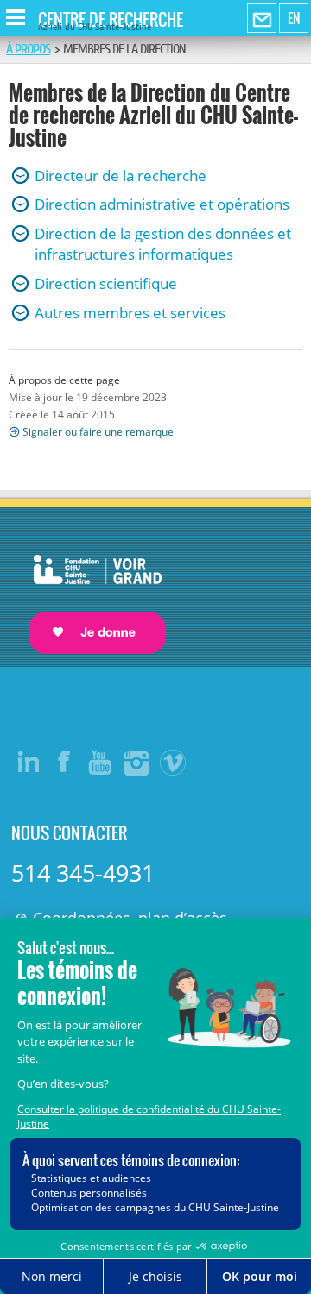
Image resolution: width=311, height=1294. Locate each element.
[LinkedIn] (28, 761)
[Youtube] (101, 761)
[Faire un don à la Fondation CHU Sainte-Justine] (88, 589)
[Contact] (262, 19)
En (294, 18)
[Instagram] (137, 761)
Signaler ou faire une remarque (98, 431)
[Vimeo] (173, 761)
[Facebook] (65, 761)
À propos (28, 49)
